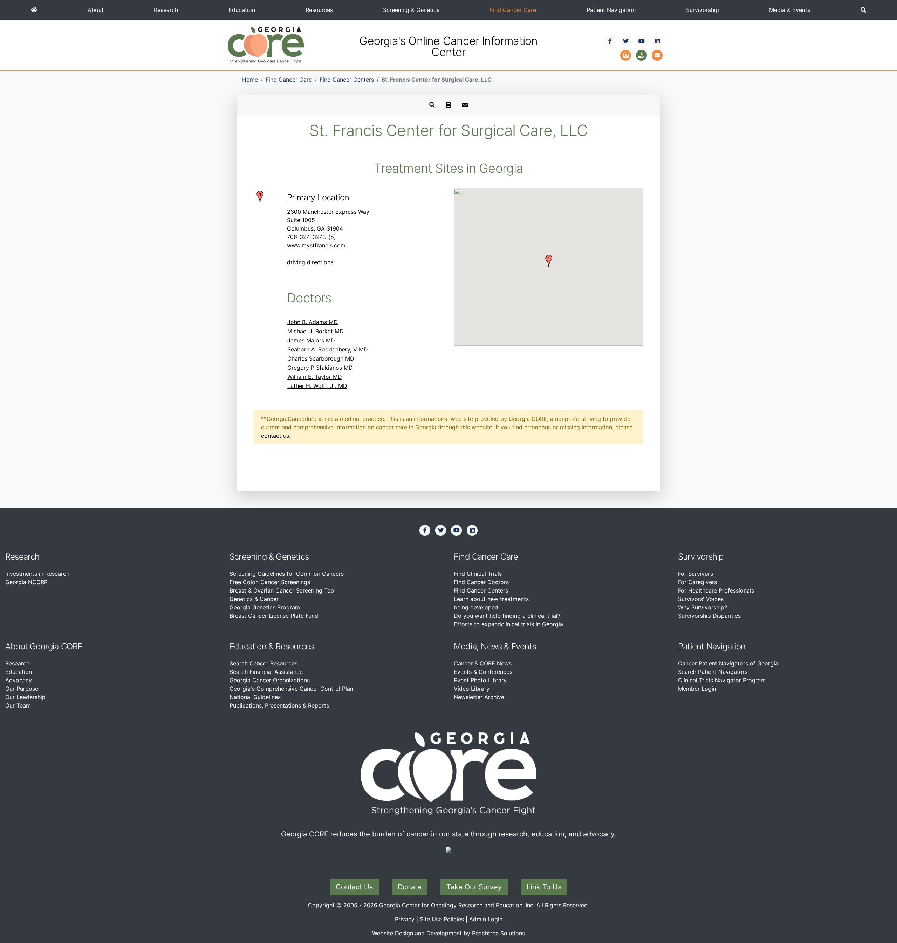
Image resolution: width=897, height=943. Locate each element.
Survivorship (702, 9)
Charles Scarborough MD (320, 358)
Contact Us (354, 887)
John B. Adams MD (312, 322)
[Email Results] (465, 104)
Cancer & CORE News (483, 663)
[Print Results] (448, 104)
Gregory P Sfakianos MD (320, 367)
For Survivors (695, 573)
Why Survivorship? (702, 607)
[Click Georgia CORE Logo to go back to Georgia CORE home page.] (265, 44)
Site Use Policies (442, 919)
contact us (275, 435)
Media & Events (789, 9)
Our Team (18, 705)
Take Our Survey (474, 887)
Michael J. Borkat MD (315, 331)
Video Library (471, 688)
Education (241, 9)
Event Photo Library (480, 680)
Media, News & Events (495, 646)
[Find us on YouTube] (642, 41)
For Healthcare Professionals (716, 590)
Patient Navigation (611, 9)
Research (166, 9)
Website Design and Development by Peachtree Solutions (448, 933)
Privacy (405, 919)
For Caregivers (697, 582)
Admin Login (485, 919)
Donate (410, 887)
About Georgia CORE (43, 646)
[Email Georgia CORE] (657, 54)
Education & (251, 646)
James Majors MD (311, 340)
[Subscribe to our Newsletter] (626, 54)
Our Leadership (25, 697)
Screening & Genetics (411, 9)
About (96, 9)
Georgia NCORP (26, 582)
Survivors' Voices (701, 598)
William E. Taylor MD (314, 376)
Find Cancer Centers (347, 79)
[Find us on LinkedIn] (657, 41)
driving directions (310, 262)
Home (250, 79)
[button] (863, 10)
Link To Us (544, 887)
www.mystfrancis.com (316, 245)
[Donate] (642, 54)
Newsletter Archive (479, 697)
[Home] (34, 10)
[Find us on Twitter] (626, 41)
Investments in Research (37, 573)
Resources (319, 9)
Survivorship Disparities (709, 615)
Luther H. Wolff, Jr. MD (317, 385)
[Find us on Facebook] (610, 41)
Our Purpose (21, 688)
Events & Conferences (483, 671)
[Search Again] (432, 104)
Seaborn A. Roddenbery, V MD (327, 349)
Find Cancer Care (513, 9)
